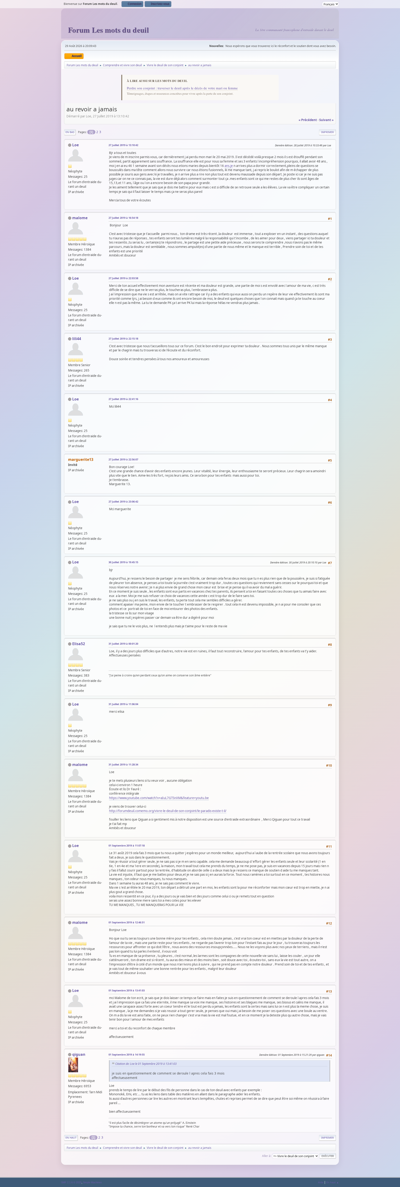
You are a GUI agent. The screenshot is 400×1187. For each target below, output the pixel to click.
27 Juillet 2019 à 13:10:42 (123, 145)
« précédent (308, 120)
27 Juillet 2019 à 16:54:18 (123, 217)
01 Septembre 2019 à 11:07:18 (127, 845)
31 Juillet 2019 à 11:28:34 (123, 764)
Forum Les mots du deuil (108, 29)
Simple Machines (92, 1182)
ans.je (229, 166)
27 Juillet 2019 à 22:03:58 (123, 278)
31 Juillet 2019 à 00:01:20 (123, 643)
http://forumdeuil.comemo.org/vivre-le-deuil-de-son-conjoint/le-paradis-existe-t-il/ (167, 811)
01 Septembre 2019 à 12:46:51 (127, 922)
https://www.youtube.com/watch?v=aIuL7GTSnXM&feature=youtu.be (159, 798)
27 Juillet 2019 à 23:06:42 (123, 501)
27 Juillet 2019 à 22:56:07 (123, 459)
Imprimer (327, 132)
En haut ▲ (332, 1182)
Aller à (266, 1156)
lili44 (76, 338)
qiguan (78, 1054)
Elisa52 (78, 643)
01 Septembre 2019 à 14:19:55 (127, 1054)
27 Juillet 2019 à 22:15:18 (123, 338)
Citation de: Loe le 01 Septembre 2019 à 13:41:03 (146, 1064)
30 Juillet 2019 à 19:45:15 (123, 562)
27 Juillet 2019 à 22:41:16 (123, 399)
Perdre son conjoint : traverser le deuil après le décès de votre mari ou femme (182, 88)
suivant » (326, 120)
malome (80, 217)
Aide (320, 1182)
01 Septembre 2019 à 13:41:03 (127, 990)
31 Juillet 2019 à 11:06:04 (123, 704)
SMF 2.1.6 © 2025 (71, 1182)
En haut (71, 1137)
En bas (70, 132)
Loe (75, 144)
